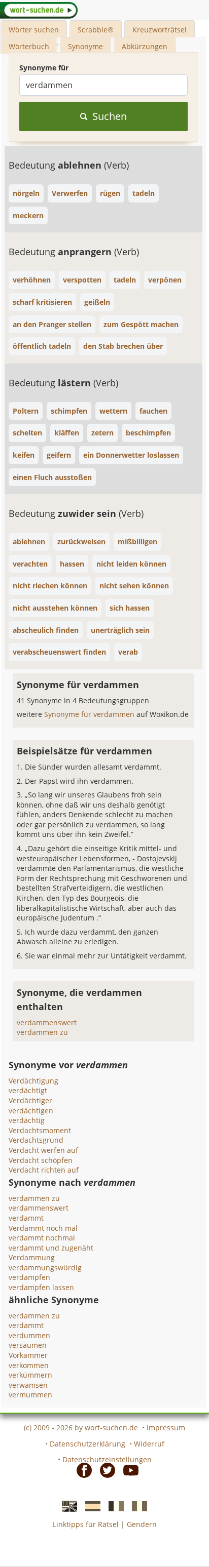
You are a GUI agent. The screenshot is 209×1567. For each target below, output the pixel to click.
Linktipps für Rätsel (86, 1524)
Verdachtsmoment (40, 1130)
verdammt (26, 1218)
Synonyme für (43, 67)
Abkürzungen (144, 46)
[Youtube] (127, 1469)
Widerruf (149, 1444)
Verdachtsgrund (36, 1140)
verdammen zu (42, 1032)
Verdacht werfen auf (43, 1150)
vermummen (30, 1394)
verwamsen (28, 1385)
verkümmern (30, 1375)
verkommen (29, 1365)
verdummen (29, 1335)
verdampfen (29, 1277)
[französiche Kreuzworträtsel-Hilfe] (113, 1505)
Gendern (142, 1524)
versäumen (28, 1345)
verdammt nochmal (42, 1237)
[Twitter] (104, 1469)
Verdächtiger (30, 1100)
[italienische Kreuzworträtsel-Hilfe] (136, 1505)
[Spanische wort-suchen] (89, 1505)
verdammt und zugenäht (51, 1248)
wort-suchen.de (111, 1427)
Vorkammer (28, 1355)
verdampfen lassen (41, 1287)
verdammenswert (47, 1022)
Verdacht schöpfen (41, 1160)
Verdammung (32, 1257)
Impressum (166, 1427)
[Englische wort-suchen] (66, 1505)
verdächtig (27, 1120)
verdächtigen (31, 1110)
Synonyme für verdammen (90, 714)
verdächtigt (28, 1090)
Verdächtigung (33, 1081)
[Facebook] (81, 1469)
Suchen (109, 116)
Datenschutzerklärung (87, 1444)
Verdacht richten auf (44, 1170)
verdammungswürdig (45, 1267)
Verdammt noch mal (43, 1228)
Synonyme (85, 46)
